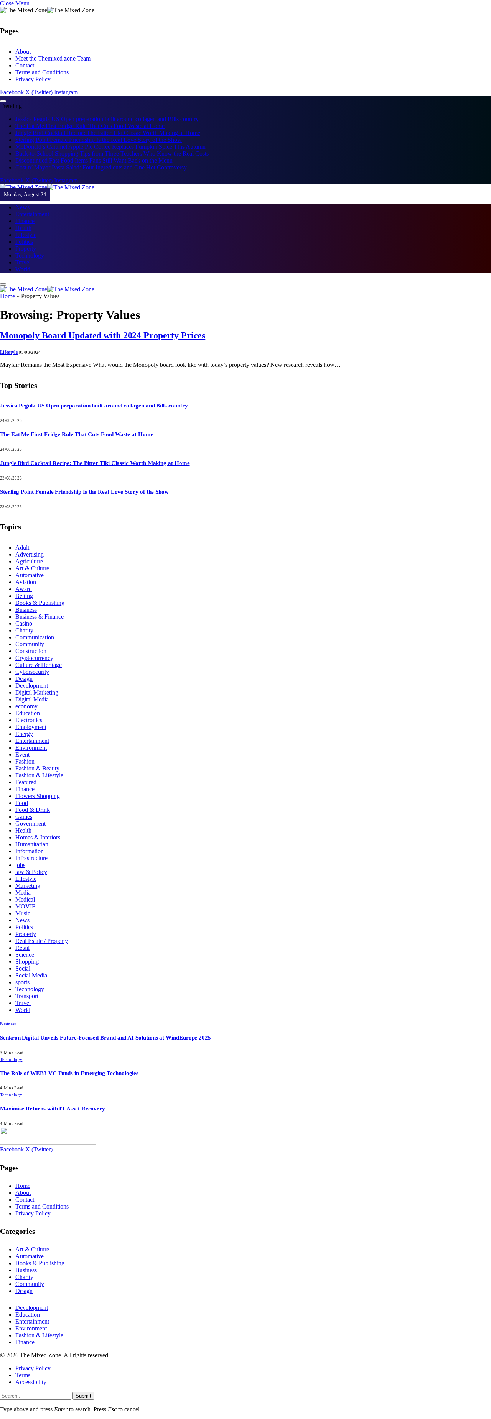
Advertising (29, 554)
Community (29, 644)
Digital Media (32, 699)
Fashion (25, 761)
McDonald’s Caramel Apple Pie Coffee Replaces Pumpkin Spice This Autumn (110, 146)
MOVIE (25, 906)
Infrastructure (31, 858)
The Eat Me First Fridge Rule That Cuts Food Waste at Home (90, 126)
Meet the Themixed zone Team (53, 58)
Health (23, 228)
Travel (23, 262)
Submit (83, 1396)
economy (26, 706)
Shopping (27, 961)
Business (26, 609)
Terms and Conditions (42, 72)
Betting (24, 596)
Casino (23, 623)
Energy (24, 734)
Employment (30, 727)
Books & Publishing (39, 602)
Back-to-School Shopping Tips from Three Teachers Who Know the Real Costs (112, 153)
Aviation (25, 582)
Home (7, 296)
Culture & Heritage (38, 665)
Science (24, 954)
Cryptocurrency (34, 658)
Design (24, 678)
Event (22, 754)
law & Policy (31, 872)
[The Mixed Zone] (47, 187)
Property (25, 248)
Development (31, 685)
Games (23, 816)
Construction (30, 651)
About (23, 51)
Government (30, 823)
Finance (25, 221)
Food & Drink (32, 809)
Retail (22, 947)
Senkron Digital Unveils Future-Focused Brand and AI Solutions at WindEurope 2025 (105, 1038)
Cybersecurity (32, 671)
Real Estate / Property (41, 941)
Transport (26, 996)
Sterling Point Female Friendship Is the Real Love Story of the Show (98, 139)
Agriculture (29, 561)
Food (21, 803)
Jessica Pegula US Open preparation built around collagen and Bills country (107, 119)
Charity (24, 630)
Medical (25, 899)
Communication (34, 637)
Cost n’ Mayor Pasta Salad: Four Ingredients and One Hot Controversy (101, 167)
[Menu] (3, 101)
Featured (25, 782)
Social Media (31, 975)
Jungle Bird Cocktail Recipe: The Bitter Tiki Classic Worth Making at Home (107, 133)
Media (23, 892)
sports (22, 982)
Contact (24, 65)
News (22, 207)
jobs (20, 865)
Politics (24, 241)
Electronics (28, 720)
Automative (29, 575)
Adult (22, 547)
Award (23, 589)
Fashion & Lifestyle (39, 775)
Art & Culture (32, 568)
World (22, 269)
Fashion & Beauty (37, 768)
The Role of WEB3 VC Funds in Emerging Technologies (69, 1073)
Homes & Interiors (37, 837)
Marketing (27, 885)
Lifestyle (25, 235)
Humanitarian (31, 844)
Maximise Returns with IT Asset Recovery (52, 1108)
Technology (29, 255)
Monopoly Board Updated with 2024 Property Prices (102, 335)
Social (22, 968)
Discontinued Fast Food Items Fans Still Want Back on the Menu (94, 160)
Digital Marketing (36, 692)
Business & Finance (39, 616)
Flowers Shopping (37, 796)
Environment (31, 747)
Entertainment (32, 214)
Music (22, 913)
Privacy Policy (33, 79)
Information (29, 851)
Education (27, 713)
